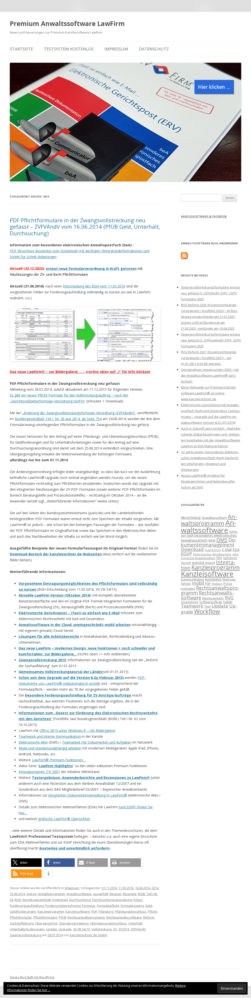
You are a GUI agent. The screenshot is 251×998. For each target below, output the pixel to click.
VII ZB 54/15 (81, 929)
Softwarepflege (210, 602)
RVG (229, 598)
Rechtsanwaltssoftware (124, 917)
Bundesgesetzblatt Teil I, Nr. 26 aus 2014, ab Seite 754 (58, 418)
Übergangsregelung (73, 923)
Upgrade (65, 929)
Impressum (116, 49)
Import (210, 563)
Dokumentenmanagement (209, 542)
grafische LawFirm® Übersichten (64, 818)
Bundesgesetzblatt (37, 900)
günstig (198, 562)
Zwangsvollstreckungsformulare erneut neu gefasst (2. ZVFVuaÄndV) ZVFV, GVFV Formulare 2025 (211, 340)
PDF (94, 911)
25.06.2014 (17, 894)
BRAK (211, 540)
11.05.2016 (126, 888)
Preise (227, 584)
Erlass (138, 900)
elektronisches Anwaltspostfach (210, 556)
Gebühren (230, 558)
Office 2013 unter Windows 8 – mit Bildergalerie (77, 730)
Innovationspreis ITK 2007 (39, 771)
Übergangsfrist (46, 923)
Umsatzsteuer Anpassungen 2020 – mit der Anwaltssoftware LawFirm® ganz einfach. (210, 375)
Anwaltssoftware (79, 894)
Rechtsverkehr (213, 598)
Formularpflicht (108, 905)
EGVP (186, 554)
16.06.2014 (142, 888)
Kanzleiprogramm (51, 911)
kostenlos (213, 579)
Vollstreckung (101, 929)
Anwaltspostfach (214, 517)
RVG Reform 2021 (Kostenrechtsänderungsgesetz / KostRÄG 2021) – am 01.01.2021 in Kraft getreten (209, 358)
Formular (88, 905)
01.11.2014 (109, 888)
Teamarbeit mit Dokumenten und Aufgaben (96, 742)
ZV (115, 929)
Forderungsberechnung (63, 905)
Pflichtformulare (45, 917)
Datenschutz (154, 49)
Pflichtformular (21, 917)
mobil (198, 583)
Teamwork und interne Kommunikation (50, 736)
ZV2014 (123, 929)
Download (60, 900)
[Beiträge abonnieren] (184, 258)
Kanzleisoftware (77, 911)
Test (207, 606)
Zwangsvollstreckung (25, 935)
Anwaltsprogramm (51, 894)
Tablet (227, 602)
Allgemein (72, 888)
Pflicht (152, 911)
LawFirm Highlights (56, 765)
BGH (18, 900)
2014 (155, 888)
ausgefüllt (100, 894)
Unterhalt (135, 923)
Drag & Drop (213, 550)
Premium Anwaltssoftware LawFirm (67, 23)
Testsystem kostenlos (69, 49)
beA (190, 535)
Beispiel (115, 894)
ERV (219, 558)
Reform (148, 917)
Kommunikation (192, 579)
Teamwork (192, 606)
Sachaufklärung (22, 923)
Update (51, 929)
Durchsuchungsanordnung (112, 900)
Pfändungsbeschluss (130, 911)
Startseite (21, 49)
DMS (221, 539)
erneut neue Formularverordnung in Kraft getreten (91, 268)
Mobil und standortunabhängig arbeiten (50, 748)
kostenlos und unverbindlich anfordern (74, 848)
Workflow (207, 611)
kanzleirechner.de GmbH (88, 935)
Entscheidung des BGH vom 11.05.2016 (94, 286)
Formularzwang (132, 905)
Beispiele (130, 894)
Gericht (186, 563)
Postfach (217, 584)
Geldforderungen (23, 911)
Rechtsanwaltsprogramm (86, 917)
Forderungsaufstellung (27, 905)
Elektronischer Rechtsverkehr (212, 554)
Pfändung (106, 911)
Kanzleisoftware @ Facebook (204, 216)
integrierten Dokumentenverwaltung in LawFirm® (87, 795)
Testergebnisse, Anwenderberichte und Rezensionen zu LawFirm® (91, 777)
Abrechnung (191, 517)
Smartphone (189, 602)
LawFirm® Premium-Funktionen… (59, 760)
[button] (26, 862)
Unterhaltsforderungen (27, 929)
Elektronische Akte (33, 742)
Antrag (31, 894)
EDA (236, 549)
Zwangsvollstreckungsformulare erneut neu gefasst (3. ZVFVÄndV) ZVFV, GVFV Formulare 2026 (210, 293)
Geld (148, 905)
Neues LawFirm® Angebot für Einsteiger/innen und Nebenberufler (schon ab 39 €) (208, 481)
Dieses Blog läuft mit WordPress (32, 977)
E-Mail (227, 549)
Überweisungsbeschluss (108, 923)
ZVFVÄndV (138, 929)
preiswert (188, 588)
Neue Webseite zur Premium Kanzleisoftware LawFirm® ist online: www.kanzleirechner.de (208, 393)
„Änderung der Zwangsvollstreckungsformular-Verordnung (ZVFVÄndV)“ (78, 413)
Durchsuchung (80, 900)
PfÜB (62, 917)
